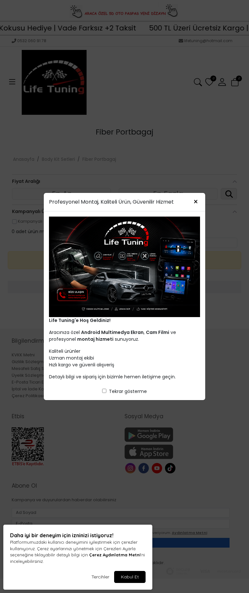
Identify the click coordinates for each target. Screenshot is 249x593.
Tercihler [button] (100, 577)
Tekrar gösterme (128, 391)
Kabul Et (130, 577)
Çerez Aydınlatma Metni (114, 554)
